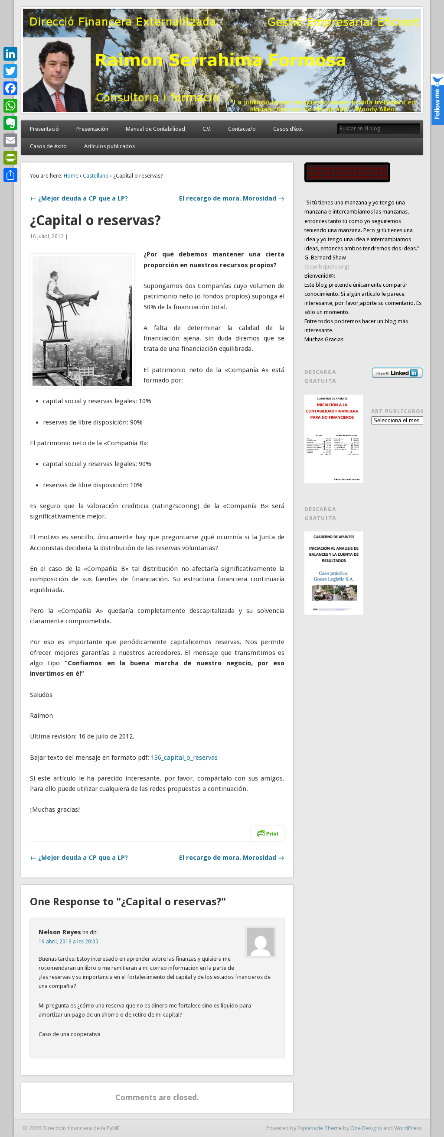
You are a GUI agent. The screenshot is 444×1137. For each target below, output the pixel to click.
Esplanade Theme (319, 1128)
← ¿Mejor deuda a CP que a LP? (79, 198)
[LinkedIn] (10, 53)
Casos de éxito (48, 146)
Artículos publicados (109, 146)
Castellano (96, 175)
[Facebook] (10, 88)
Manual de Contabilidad (155, 129)
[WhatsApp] (10, 105)
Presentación (92, 129)
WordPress (407, 1128)
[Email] (10, 140)
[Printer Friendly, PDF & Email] (267, 832)
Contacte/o (242, 129)
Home (71, 175)
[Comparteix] (10, 175)
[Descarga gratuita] (333, 439)
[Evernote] (10, 123)
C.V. (206, 129)
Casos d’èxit (288, 129)
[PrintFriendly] (10, 157)
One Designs (366, 1128)
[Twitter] (10, 71)
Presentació (44, 129)
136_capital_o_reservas (184, 757)
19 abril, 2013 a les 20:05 (68, 942)
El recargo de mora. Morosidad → (231, 198)
